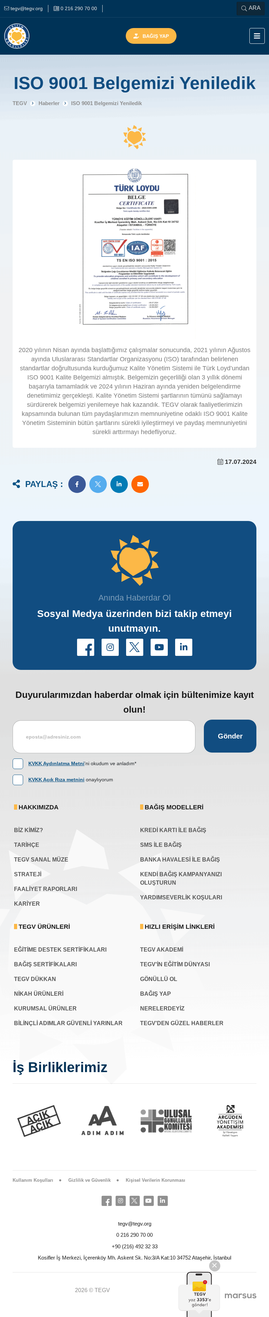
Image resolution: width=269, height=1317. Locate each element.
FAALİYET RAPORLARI (45, 889)
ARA (255, 8)
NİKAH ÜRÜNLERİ (38, 994)
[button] (77, 484)
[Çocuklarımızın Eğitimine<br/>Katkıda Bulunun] (198, 1294)
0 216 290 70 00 (134, 1235)
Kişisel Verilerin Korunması (155, 1180)
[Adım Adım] (91, 1121)
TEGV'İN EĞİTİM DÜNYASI (175, 964)
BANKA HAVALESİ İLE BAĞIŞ (180, 860)
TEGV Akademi (161, 950)
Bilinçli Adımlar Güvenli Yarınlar (68, 1023)
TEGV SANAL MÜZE (41, 860)
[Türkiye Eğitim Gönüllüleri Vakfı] (27, 36)
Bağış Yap (156, 36)
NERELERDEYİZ (162, 1008)
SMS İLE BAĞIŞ (161, 845)
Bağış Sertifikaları (45, 964)
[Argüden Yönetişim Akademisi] (218, 1121)
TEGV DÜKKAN (35, 979)
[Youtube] (149, 1201)
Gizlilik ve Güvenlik (89, 1180)
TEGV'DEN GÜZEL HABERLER (181, 1023)
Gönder (230, 736)
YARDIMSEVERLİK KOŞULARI (181, 897)
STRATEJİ (27, 874)
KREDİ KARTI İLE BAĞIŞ (173, 830)
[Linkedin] (163, 1201)
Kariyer (27, 904)
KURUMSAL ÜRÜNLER (45, 1008)
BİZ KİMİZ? (28, 830)
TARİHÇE (26, 845)
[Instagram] (121, 1201)
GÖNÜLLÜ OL (158, 979)
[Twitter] (135, 1201)
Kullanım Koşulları (33, 1180)
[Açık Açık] (27, 1121)
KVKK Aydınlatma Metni (56, 763)
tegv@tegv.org (134, 1224)
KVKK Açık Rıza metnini (56, 779)
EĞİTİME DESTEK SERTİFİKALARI (60, 950)
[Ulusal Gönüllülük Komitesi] (154, 1121)
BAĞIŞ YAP (155, 994)
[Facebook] (107, 1201)
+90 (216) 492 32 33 (135, 1246)
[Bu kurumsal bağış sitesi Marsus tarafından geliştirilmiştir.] (240, 1295)
